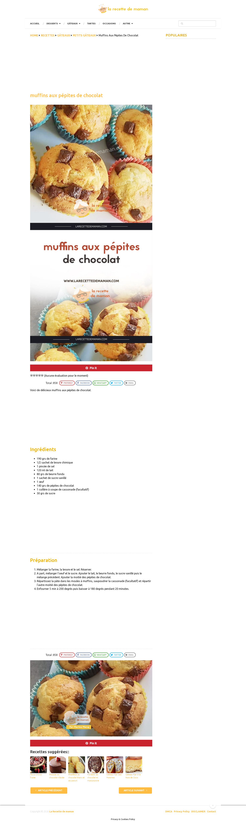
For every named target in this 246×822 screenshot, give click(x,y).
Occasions (109, 23)
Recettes (48, 35)
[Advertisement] (91, 66)
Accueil (34, 23)
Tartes (91, 23)
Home (34, 35)
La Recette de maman (61, 811)
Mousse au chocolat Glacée (56, 776)
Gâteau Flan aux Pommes (113, 776)
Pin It (93, 368)
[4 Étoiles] (39, 375)
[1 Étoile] (31, 375)
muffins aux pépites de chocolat (66, 95)
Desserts (52, 23)
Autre (126, 23)
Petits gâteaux (84, 35)
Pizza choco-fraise (36, 776)
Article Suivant (134, 790)
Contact (211, 811)
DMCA (168, 811)
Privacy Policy (182, 811)
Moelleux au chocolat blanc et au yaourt (76, 777)
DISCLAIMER (198, 811)
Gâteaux (72, 23)
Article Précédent (49, 790)
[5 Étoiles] (42, 375)
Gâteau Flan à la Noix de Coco (133, 776)
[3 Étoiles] (36, 375)
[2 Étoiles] (34, 375)
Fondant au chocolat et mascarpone (93, 777)
